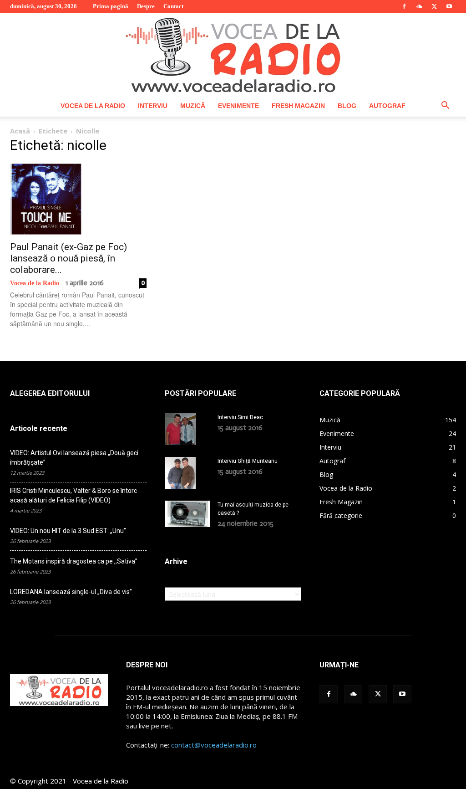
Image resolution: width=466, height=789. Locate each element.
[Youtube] (449, 6)
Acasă (20, 130)
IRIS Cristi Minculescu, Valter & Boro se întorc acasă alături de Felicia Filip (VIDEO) (73, 495)
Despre (146, 6)
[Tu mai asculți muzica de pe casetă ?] (187, 514)
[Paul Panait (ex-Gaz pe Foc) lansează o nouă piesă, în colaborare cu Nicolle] (78, 199)
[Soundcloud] (419, 6)
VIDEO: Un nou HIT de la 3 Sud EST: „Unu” (68, 530)
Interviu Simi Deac (240, 417)
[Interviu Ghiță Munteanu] (180, 473)
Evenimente (238, 105)
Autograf (387, 105)
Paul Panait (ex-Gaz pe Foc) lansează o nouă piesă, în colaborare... (68, 258)
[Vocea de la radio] (233, 54)
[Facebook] (404, 6)
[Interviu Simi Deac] (180, 429)
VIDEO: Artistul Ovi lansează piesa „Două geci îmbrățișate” (74, 457)
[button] (445, 106)
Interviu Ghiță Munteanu (248, 461)
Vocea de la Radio (93, 105)
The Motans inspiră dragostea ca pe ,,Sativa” (73, 561)
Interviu (152, 105)
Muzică (192, 105)
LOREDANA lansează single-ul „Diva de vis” (71, 591)
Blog (347, 105)
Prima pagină (110, 6)
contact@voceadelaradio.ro (214, 744)
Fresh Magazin (298, 105)
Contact (173, 6)
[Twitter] (434, 6)
